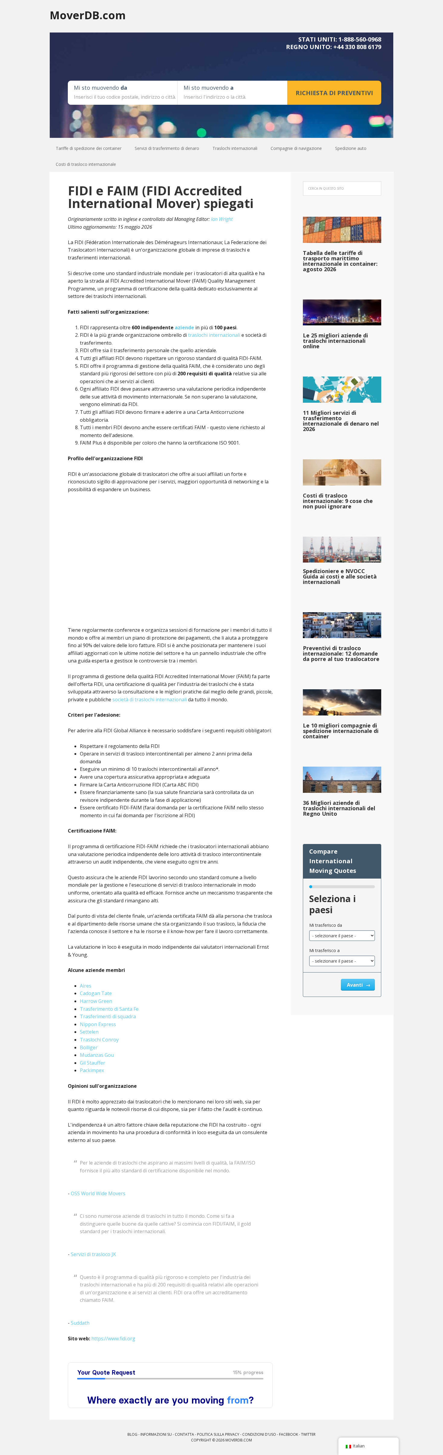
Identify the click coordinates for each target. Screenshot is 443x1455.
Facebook (288, 1434)
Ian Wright (222, 219)
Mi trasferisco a (324, 950)
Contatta (184, 1434)
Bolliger (89, 1047)
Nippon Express (98, 1024)
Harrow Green (96, 1001)
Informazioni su (156, 1434)
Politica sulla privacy (218, 1434)
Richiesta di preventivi (334, 93)
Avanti (355, 985)
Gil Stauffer (92, 1062)
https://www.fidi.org (113, 1338)
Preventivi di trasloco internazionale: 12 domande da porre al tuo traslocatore (341, 653)
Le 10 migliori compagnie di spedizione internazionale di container (341, 731)
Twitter (308, 1434)
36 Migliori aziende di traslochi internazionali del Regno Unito (339, 808)
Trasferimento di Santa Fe (109, 1009)
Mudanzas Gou (97, 1055)
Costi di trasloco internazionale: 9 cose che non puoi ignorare (338, 501)
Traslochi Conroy (99, 1039)
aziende (184, 327)
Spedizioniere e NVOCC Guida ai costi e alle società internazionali (340, 576)
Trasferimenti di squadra (108, 1016)
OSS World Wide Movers (98, 1193)
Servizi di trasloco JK (93, 1254)
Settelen (89, 1031)
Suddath (80, 1323)
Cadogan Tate (96, 993)
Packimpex (92, 1070)
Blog (132, 1434)
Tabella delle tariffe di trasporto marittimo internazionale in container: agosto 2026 (340, 261)
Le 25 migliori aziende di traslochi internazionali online (335, 341)
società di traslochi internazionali (149, 699)
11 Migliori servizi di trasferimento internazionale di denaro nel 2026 (341, 421)
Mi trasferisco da (325, 925)
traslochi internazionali (214, 335)
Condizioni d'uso (259, 1434)
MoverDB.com (88, 15)
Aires (85, 985)
